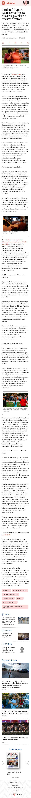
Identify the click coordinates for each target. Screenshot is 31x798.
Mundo (11, 3)
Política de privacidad (15, 787)
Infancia (19, 598)
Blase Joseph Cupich (19, 590)
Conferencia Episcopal (10, 594)
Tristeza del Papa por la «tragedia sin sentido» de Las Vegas (15, 739)
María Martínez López (9, 38)
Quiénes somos (15, 782)
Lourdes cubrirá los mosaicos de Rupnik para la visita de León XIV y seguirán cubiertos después (9, 621)
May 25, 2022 (6, 535)
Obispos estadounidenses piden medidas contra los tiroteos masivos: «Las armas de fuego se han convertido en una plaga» (15, 684)
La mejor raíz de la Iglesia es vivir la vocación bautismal (8, 650)
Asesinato (6, 590)
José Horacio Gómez (9, 602)
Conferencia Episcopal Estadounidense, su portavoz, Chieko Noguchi (14, 242)
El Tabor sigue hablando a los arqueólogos (7, 635)
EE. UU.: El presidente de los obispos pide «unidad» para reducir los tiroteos (15, 712)
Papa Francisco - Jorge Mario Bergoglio (12, 606)
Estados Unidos (16, 74)
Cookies (15, 790)
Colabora (15, 785)
